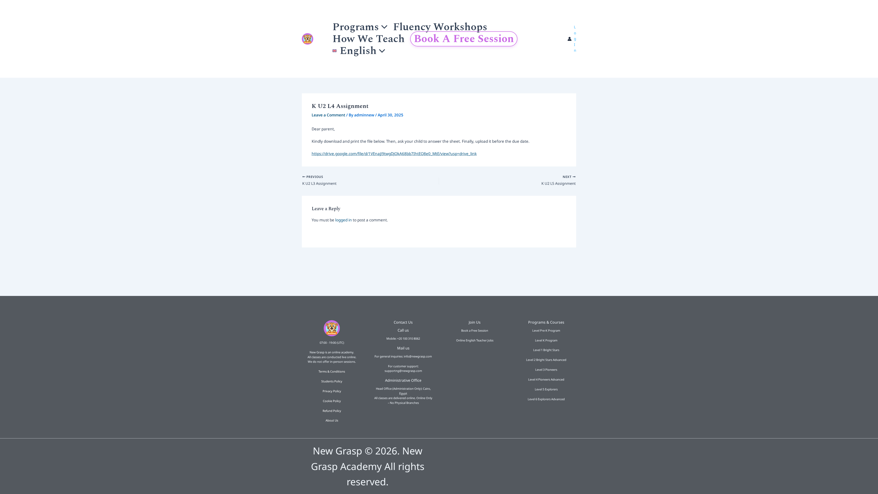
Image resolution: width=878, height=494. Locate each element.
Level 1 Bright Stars (546, 350)
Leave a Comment (328, 115)
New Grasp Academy (319, 38)
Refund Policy (332, 411)
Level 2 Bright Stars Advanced (546, 360)
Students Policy (331, 381)
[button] (383, 27)
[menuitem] (359, 50)
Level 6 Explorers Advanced (546, 399)
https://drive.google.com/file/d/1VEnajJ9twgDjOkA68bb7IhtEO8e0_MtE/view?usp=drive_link (394, 153)
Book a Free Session (464, 39)
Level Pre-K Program (546, 330)
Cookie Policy (332, 401)
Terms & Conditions (332, 371)
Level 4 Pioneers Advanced (546, 379)
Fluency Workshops (440, 27)
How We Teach (368, 39)
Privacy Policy (332, 391)
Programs (355, 27)
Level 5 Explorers (546, 389)
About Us (332, 420)
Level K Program (546, 340)
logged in (343, 220)
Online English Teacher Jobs (474, 340)
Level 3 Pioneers (546, 370)
